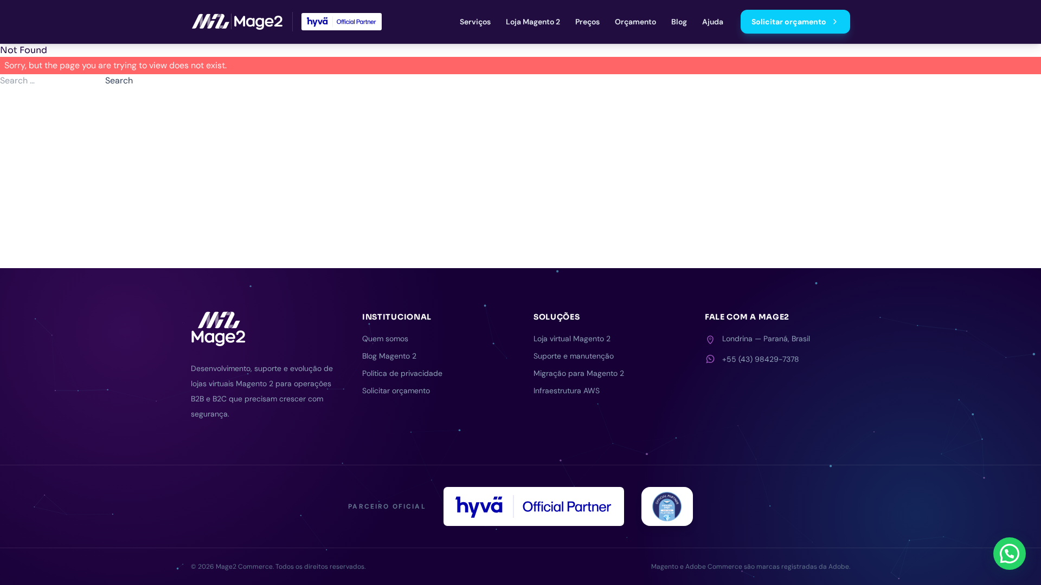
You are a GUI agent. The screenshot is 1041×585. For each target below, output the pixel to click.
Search (119, 80)
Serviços (475, 22)
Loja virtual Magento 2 (572, 338)
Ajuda (712, 22)
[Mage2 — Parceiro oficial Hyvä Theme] (341, 21)
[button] (1009, 553)
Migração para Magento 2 (579, 373)
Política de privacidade (402, 373)
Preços (587, 22)
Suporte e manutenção (574, 356)
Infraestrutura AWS (567, 390)
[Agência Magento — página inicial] (237, 22)
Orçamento (635, 22)
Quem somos (385, 338)
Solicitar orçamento (788, 22)
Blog (679, 22)
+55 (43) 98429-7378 (760, 359)
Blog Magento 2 (389, 356)
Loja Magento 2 (533, 22)
